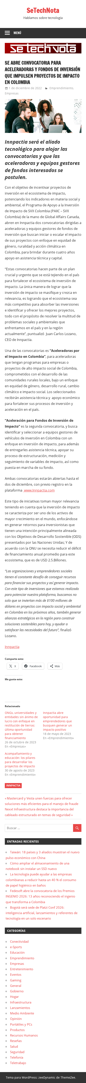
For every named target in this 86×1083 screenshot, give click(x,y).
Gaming (15, 980)
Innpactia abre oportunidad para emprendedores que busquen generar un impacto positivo (57, 721)
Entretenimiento (21, 969)
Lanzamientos (20, 1008)
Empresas (12, 93)
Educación (17, 952)
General (15, 986)
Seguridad (17, 1052)
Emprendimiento (61, 88)
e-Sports (16, 947)
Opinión (16, 1019)
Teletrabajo (18, 1063)
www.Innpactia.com (39, 490)
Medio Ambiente (22, 1013)
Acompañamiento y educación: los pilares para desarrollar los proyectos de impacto (20, 760)
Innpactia (12, 646)
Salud (14, 1046)
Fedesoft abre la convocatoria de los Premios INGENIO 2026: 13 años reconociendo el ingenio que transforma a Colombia (40, 896)
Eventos (15, 974)
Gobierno (17, 991)
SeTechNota (43, 10)
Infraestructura (20, 1002)
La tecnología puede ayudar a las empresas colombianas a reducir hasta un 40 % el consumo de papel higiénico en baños (41, 879)
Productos (17, 1030)
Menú (17, 33)
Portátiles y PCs (21, 1024)
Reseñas (16, 1041)
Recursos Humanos (24, 1035)
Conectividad (19, 941)
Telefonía (16, 1057)
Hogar (14, 996)
